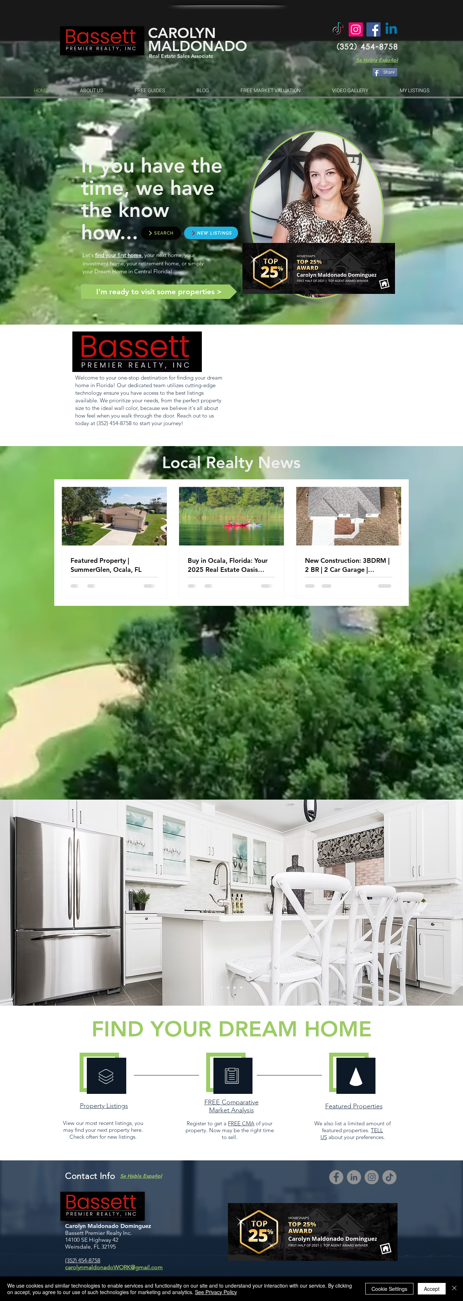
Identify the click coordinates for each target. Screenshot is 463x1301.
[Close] (454, 1288)
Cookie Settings (389, 1288)
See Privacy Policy (216, 1292)
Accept (431, 1288)
